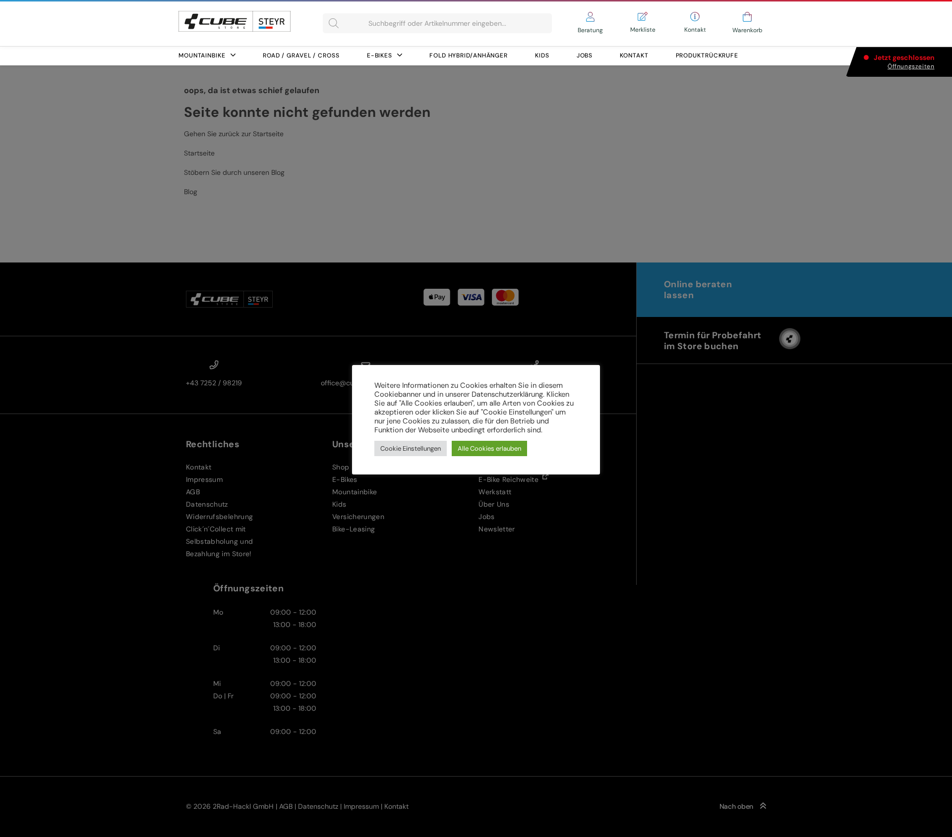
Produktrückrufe (707, 55)
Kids (542, 55)
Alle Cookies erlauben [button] (489, 448)
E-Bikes (379, 55)
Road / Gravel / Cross (301, 55)
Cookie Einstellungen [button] (410, 448)
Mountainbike (202, 55)
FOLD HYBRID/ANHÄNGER (468, 55)
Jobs (585, 55)
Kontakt (634, 55)
